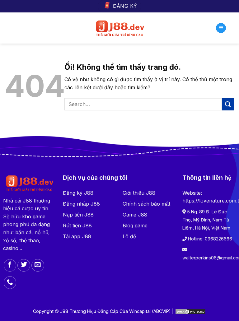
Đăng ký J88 (78, 193)
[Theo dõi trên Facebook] (10, 265)
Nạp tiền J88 (78, 215)
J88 (27, 201)
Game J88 (135, 215)
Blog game (135, 225)
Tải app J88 (77, 236)
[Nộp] (228, 104)
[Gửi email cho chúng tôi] (37, 265)
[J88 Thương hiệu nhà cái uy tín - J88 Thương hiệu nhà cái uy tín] (119, 28)
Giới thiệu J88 (139, 193)
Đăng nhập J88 (81, 204)
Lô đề (129, 236)
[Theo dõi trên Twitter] (23, 265)
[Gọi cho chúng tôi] (10, 282)
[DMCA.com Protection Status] (190, 311)
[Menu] (221, 28)
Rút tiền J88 (77, 225)
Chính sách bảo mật (146, 204)
